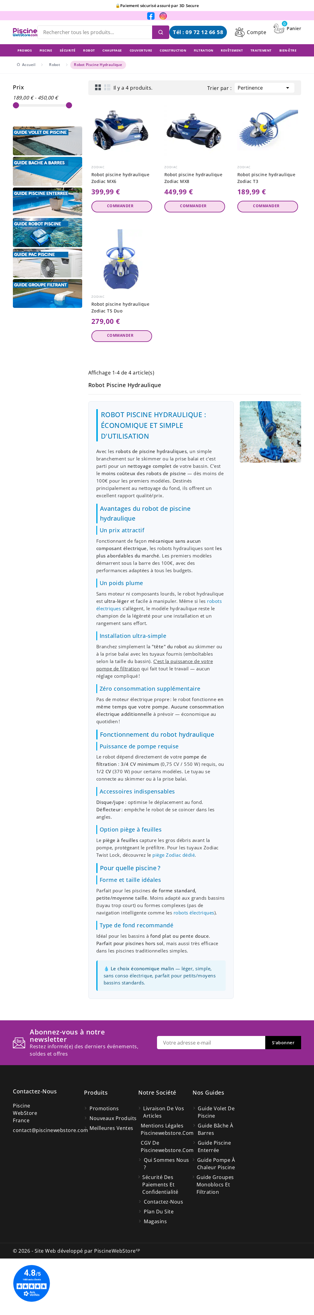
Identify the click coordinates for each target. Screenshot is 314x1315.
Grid (98, 87)
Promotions (104, 1108)
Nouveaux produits (113, 1118)
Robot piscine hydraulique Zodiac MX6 (120, 178)
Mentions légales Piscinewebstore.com (167, 1129)
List (107, 87)
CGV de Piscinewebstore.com (167, 1146)
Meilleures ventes (111, 1128)
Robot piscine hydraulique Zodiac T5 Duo (120, 307)
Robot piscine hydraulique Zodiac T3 (266, 178)
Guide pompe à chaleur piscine (216, 1164)
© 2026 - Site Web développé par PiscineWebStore (76, 1250)
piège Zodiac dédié (173, 855)
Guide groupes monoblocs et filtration (215, 1184)
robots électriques (194, 913)
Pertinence (264, 87)
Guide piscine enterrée (214, 1146)
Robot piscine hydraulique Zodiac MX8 (193, 178)
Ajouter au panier (121, 206)
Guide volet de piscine (216, 1112)
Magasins (155, 1221)
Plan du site (159, 1211)
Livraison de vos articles (163, 1112)
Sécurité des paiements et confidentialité (160, 1184)
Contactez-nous (35, 1091)
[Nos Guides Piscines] (47, 140)
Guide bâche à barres (215, 1129)
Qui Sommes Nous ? (166, 1164)
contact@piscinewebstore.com (50, 1130)
